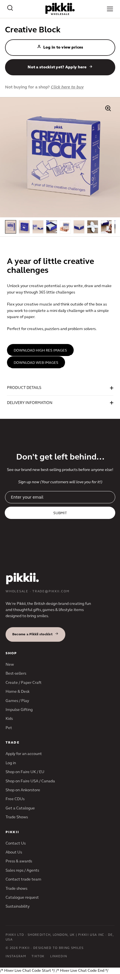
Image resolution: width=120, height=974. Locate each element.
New (10, 664)
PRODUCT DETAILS (24, 387)
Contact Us (16, 843)
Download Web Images (36, 362)
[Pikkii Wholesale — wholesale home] (60, 9)
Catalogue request (22, 897)
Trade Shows (17, 817)
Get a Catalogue (20, 808)
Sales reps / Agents (22, 870)
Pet (9, 727)
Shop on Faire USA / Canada (30, 781)
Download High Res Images (40, 350)
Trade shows (16, 888)
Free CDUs (15, 799)
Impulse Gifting (19, 709)
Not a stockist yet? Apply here (57, 67)
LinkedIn (58, 956)
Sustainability (18, 906)
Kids (9, 718)
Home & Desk (18, 691)
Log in (11, 763)
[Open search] (10, 9)
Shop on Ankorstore (23, 790)
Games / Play (17, 700)
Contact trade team (23, 879)
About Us (14, 852)
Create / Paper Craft (24, 682)
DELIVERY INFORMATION (29, 402)
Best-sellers (16, 673)
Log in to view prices (63, 47)
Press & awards (19, 861)
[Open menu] (110, 9)
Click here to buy (67, 87)
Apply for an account (24, 753)
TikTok (38, 956)
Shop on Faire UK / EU (25, 771)
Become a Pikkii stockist (32, 634)
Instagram (16, 956)
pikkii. (22, 578)
